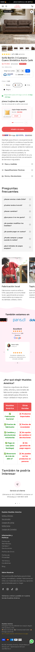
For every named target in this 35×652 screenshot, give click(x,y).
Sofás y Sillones (7, 512)
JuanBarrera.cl (6, 645)
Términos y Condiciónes (6, 558)
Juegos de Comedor (9, 526)
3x (18, 71)
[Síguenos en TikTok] (12, 585)
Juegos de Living (8, 519)
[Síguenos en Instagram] (7, 585)
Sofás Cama (6, 522)
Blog (3, 563)
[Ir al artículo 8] (20, 122)
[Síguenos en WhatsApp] (17, 585)
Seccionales (6, 515)
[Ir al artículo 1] (4, 48)
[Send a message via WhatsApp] (31, 641)
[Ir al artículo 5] (27, 48)
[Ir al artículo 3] (15, 48)
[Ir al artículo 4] (21, 48)
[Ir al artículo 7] (19, 122)
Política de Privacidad (6, 553)
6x (22, 71)
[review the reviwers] (8, 350)
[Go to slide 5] (17, 359)
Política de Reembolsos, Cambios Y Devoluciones (7, 541)
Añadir (16, 116)
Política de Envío (8, 548)
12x (28, 71)
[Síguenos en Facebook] (3, 585)
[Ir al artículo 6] (18, 122)
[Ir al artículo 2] (10, 48)
